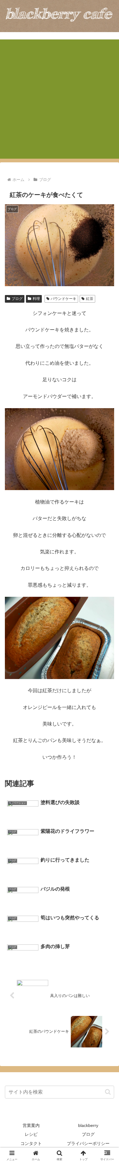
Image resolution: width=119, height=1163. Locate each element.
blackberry (88, 1125)
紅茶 (89, 299)
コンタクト (31, 1143)
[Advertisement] (59, 99)
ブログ (17, 299)
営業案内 (31, 1125)
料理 (36, 299)
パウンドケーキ (63, 299)
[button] (108, 1091)
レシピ (31, 1134)
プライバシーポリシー (88, 1143)
